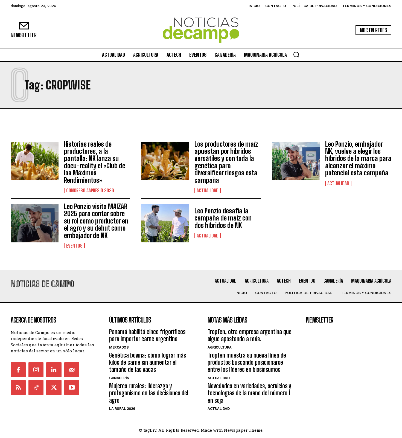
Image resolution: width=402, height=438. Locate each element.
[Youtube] (71, 387)
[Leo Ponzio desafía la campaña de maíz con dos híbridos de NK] (165, 223)
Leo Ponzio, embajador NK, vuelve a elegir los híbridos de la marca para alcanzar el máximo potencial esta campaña (358, 158)
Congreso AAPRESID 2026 (90, 190)
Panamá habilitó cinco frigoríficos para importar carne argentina (147, 335)
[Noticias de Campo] (201, 30)
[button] (296, 54)
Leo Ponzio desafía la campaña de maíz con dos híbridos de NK (223, 218)
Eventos (74, 245)
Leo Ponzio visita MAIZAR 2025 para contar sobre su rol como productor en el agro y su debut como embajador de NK (96, 220)
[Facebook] (18, 369)
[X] (53, 387)
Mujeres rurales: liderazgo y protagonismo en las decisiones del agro (148, 393)
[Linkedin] (53, 369)
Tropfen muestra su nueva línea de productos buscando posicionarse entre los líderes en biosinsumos (247, 362)
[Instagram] (35, 369)
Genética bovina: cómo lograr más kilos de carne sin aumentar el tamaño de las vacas (147, 362)
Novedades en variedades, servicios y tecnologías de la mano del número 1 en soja (249, 393)
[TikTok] (35, 387)
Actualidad (208, 190)
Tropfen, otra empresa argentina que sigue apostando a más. (250, 335)
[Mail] (71, 369)
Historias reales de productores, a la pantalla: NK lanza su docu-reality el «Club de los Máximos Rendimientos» (94, 162)
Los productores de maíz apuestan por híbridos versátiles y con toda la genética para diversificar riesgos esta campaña (226, 162)
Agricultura (220, 347)
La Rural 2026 (122, 409)
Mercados (119, 347)
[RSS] (18, 387)
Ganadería (119, 378)
